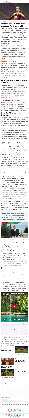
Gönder (5, 400)
